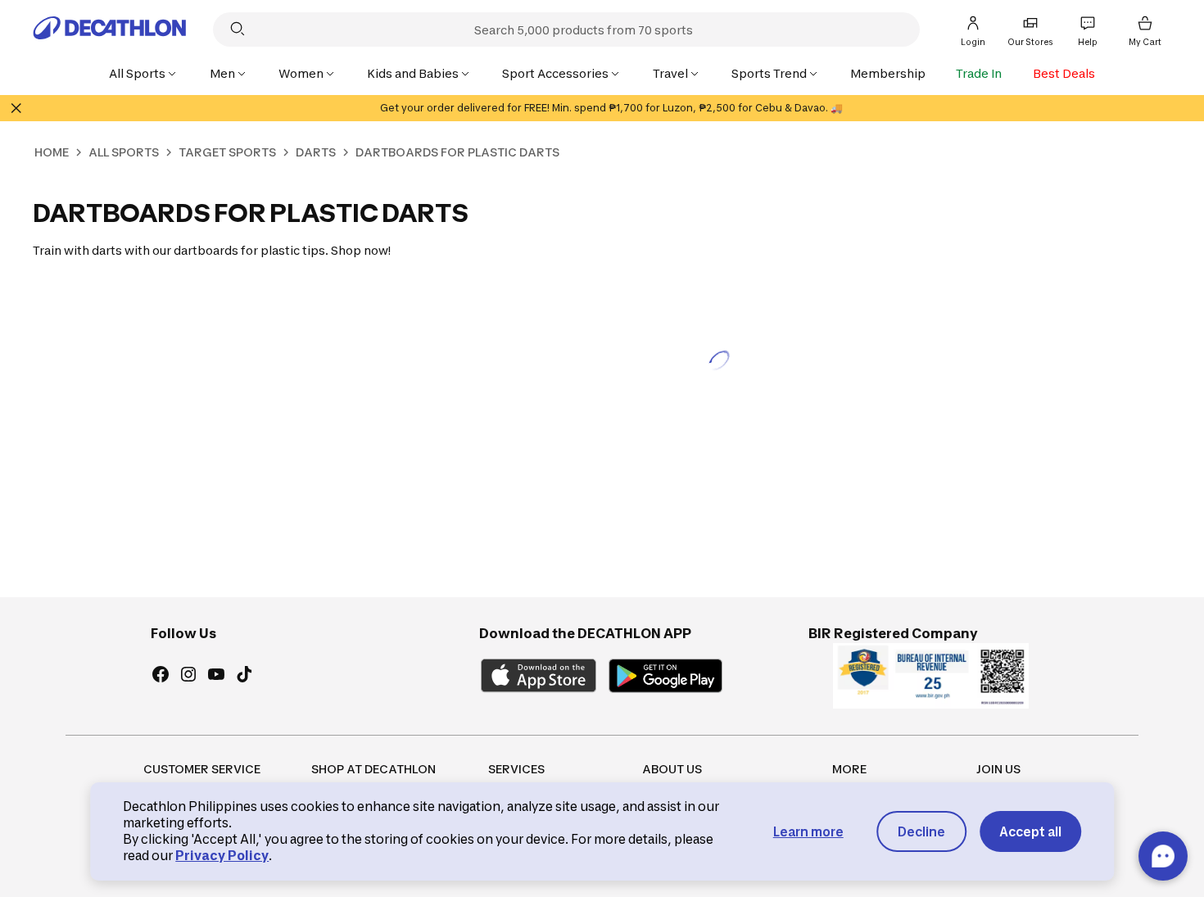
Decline (921, 832)
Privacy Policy (222, 855)
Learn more (808, 832)
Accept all (1030, 832)
